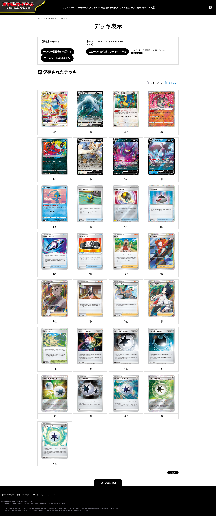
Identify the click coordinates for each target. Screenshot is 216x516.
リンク (50, 495)
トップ (39, 18)
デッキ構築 (50, 18)
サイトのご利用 (23, 495)
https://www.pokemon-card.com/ (24, 510)
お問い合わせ (7, 495)
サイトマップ (38, 495)
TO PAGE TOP (108, 482)
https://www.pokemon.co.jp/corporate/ (63, 510)
